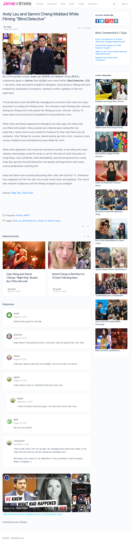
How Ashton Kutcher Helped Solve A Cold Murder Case (36, 478)
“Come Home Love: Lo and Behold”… (109, 296)
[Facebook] (97, 21)
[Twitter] (102, 21)
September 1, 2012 (24, 402)
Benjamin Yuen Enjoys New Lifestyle (109, 101)
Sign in (125, 4)
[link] (6, 477)
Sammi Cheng (54, 221)
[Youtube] (111, 21)
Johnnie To (42, 221)
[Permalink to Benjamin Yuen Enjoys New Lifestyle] (111, 89)
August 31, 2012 (11, 29)
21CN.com (27, 192)
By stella (7, 27)
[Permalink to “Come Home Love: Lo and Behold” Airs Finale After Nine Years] (111, 283)
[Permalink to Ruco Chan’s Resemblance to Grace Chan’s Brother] (111, 228)
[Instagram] (116, 21)
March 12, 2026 (14, 291)
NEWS (26, 215)
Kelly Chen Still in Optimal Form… (108, 350)
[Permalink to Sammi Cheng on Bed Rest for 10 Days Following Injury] (69, 255)
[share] (66, 477)
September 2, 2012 (21, 444)
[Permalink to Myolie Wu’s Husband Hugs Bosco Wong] (111, 200)
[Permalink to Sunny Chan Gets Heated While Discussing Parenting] (111, 310)
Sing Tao (16, 192)
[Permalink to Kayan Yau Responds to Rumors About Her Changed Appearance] (111, 170)
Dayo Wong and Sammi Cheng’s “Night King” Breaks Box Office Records (22, 278)
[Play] (81, 499)
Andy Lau (17, 221)
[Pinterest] (107, 21)
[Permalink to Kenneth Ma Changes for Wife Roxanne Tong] (111, 141)
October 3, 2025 (60, 291)
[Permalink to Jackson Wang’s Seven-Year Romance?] (111, 257)
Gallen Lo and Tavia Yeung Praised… (109, 127)
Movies (19, 215)
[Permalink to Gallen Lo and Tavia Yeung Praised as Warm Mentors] (111, 115)
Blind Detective (29, 221)
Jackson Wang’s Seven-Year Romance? (111, 269)
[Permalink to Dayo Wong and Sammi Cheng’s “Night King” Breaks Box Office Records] (24, 255)
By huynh (12, 289)
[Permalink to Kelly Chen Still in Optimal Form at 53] (111, 338)
